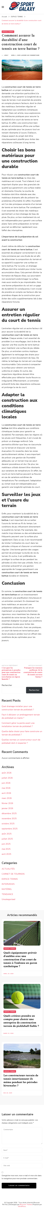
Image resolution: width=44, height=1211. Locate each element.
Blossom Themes (26, 1204)
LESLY (6, 55)
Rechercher (7, 685)
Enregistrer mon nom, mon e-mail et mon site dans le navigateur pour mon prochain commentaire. (22, 1177)
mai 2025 (6, 849)
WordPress (22, 1206)
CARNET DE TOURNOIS (13, 874)
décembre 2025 (9, 813)
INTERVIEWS (8, 884)
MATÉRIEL (7, 889)
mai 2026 (6, 788)
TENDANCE (7, 894)
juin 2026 (6, 783)
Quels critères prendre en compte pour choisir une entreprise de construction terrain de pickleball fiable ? (21, 1021)
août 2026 (7, 772)
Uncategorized (8, 899)
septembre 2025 (9, 828)
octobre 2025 (8, 823)
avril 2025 (6, 854)
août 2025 (7, 833)
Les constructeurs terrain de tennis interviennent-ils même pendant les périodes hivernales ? (20, 1080)
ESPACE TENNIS (8, 32)
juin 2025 (6, 844)
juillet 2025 (7, 838)
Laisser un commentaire (30, 55)
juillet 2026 (7, 778)
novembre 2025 (9, 818)
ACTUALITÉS (8, 868)
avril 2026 (6, 793)
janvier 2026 (7, 808)
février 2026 (7, 803)
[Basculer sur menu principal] (3, 7)
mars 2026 (7, 798)
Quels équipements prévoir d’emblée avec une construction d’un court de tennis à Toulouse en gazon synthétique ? (20, 959)
